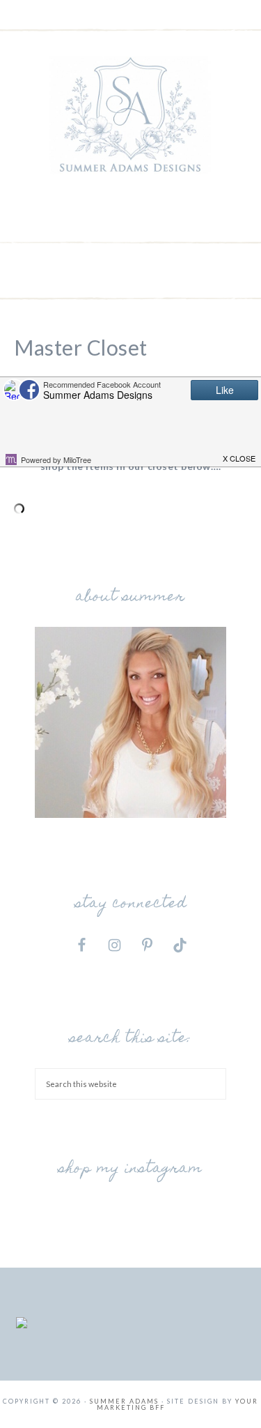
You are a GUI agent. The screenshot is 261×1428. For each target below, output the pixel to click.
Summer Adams (130, 115)
